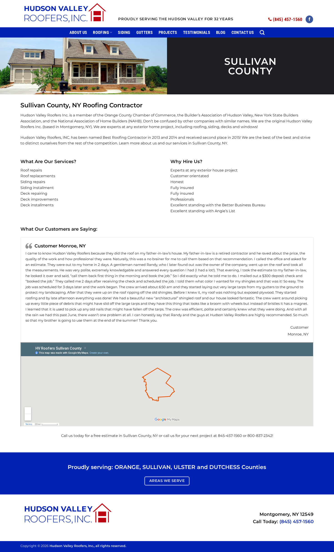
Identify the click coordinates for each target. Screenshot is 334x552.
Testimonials (196, 32)
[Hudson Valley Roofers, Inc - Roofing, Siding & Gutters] (65, 13)
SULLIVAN (156, 467)
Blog (220, 32)
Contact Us (243, 32)
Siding (124, 32)
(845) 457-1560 (296, 521)
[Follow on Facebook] (309, 19)
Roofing (101, 32)
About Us (78, 32)
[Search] (262, 32)
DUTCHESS (224, 467)
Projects (168, 32)
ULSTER (184, 467)
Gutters (144, 32)
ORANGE (127, 467)
